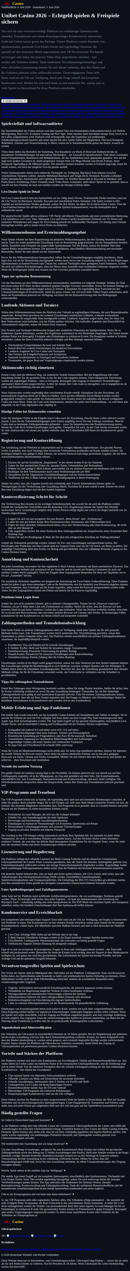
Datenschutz (8, 1249)
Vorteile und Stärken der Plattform (75, 116)
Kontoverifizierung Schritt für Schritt (105, 107)
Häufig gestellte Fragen (110, 116)
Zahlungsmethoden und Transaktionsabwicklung (65, 110)
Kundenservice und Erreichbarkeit (105, 113)
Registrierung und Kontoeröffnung (65, 107)
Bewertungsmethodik (70, 1249)
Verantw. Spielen (92, 1249)
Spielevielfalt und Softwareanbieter (20, 104)
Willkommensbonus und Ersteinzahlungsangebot (67, 104)
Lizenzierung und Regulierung (67, 113)
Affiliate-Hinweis (49, 1249)
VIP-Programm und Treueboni (32, 113)
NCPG (58, 1235)
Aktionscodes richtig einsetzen (28, 107)
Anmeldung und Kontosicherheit (19, 110)
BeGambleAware (42, 1235)
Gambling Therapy (18, 1235)
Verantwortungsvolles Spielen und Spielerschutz (28, 116)
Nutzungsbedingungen (27, 1249)
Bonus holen (8, 97)
